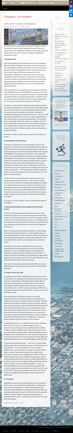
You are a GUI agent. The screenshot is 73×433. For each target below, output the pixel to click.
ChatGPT (57, 179)
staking (57, 233)
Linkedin (21, 431)
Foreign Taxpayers (60, 200)
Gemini (57, 206)
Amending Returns (60, 170)
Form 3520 (58, 203)
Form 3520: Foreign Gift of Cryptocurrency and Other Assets (61, 68)
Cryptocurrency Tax (60, 184)
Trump (21, 402)
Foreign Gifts (58, 198)
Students (57, 236)
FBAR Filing (58, 187)
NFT (56, 225)
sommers (27, 26)
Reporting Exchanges (61, 230)
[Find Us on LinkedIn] (57, 431)
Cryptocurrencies (59, 182)
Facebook (6, 431)
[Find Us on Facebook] (53, 431)
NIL (56, 227)
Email (27, 431)
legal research (59, 219)
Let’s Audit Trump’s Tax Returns (20, 23)
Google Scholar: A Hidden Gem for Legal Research (61, 36)
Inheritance (58, 214)
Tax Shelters (14, 402)
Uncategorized (59, 256)
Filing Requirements (60, 190)
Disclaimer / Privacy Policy (40, 431)
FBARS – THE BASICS (61, 50)
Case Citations (59, 176)
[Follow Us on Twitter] (55, 431)
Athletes (57, 173)
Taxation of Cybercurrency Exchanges (59, 75)
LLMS (56, 222)
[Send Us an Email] (51, 431)
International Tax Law (61, 216)
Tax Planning (58, 243)
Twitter (13, 431)
